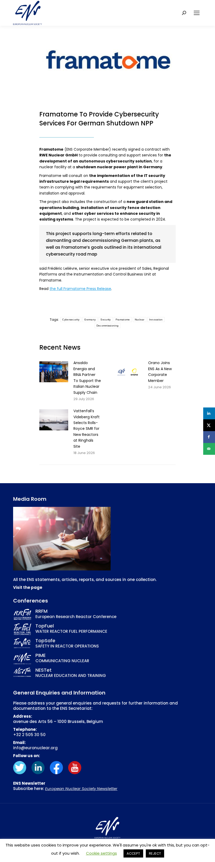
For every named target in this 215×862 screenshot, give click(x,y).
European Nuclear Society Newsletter (81, 788)
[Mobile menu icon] (196, 13)
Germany (90, 319)
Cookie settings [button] (101, 853)
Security (105, 319)
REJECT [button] (155, 853)
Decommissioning (107, 325)
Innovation (156, 319)
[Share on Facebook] (209, 437)
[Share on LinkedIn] (209, 413)
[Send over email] (209, 449)
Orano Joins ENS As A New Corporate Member (160, 371)
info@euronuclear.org (35, 748)
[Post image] (53, 371)
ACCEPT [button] (133, 853)
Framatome (123, 319)
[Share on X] (209, 425)
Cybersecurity (70, 319)
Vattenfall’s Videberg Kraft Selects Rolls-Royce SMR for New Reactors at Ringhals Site (86, 428)
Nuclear (139, 319)
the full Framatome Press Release (80, 288)
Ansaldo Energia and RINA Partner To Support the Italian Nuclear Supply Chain (87, 377)
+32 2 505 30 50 (29, 734)
